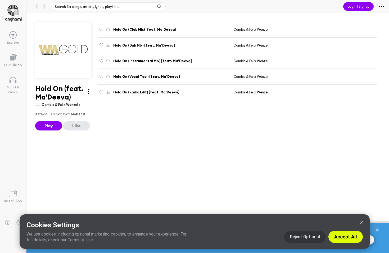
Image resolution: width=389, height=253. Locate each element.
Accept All (345, 237)
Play (48, 125)
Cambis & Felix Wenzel (60, 104)
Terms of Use (80, 239)
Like (76, 125)
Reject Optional (305, 236)
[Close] (361, 222)
